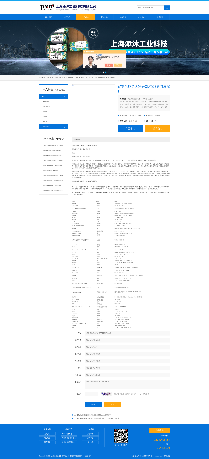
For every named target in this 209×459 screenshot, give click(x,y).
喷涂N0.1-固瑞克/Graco (50, 170)
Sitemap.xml (158, 456)
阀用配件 (71, 78)
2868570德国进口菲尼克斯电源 (69, 434)
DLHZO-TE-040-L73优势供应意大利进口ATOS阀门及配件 (99, 418)
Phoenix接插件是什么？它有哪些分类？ (55, 145)
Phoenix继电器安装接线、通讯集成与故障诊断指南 (55, 175)
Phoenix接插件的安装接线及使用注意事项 (55, 160)
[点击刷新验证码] (106, 394)
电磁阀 (45, 116)
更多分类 (45, 126)
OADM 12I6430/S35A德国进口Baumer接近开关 (95, 415)
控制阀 (45, 111)
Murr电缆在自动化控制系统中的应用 (55, 191)
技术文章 (123, 17)
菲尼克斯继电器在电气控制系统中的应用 (55, 165)
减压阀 (45, 121)
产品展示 (58, 78)
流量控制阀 (46, 106)
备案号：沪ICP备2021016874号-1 (142, 456)
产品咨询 (130, 128)
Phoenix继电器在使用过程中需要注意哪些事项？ (55, 181)
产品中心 (85, 17)
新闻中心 (104, 17)
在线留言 (141, 17)
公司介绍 (47, 434)
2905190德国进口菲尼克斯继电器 (69, 442)
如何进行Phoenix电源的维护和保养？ (55, 150)
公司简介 (67, 17)
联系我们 (160, 17)
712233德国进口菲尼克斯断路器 (69, 438)
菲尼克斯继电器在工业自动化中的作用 (55, 186)
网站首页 (48, 17)
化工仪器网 (87, 456)
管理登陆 (167, 456)
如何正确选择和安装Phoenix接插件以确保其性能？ (55, 155)
